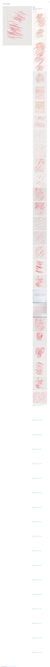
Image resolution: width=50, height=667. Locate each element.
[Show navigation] (48, 1)
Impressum (9, 666)
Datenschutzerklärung (13, 666)
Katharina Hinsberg (6, 3)
